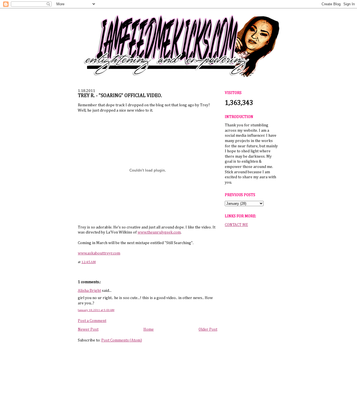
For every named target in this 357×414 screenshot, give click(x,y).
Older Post (208, 329)
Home (148, 329)
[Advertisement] (251, 317)
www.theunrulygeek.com (159, 232)
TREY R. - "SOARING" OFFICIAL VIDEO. (120, 95)
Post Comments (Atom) (121, 340)
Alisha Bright (89, 291)
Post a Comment (92, 321)
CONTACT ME (236, 225)
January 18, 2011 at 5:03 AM (96, 310)
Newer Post (88, 329)
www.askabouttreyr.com (99, 253)
